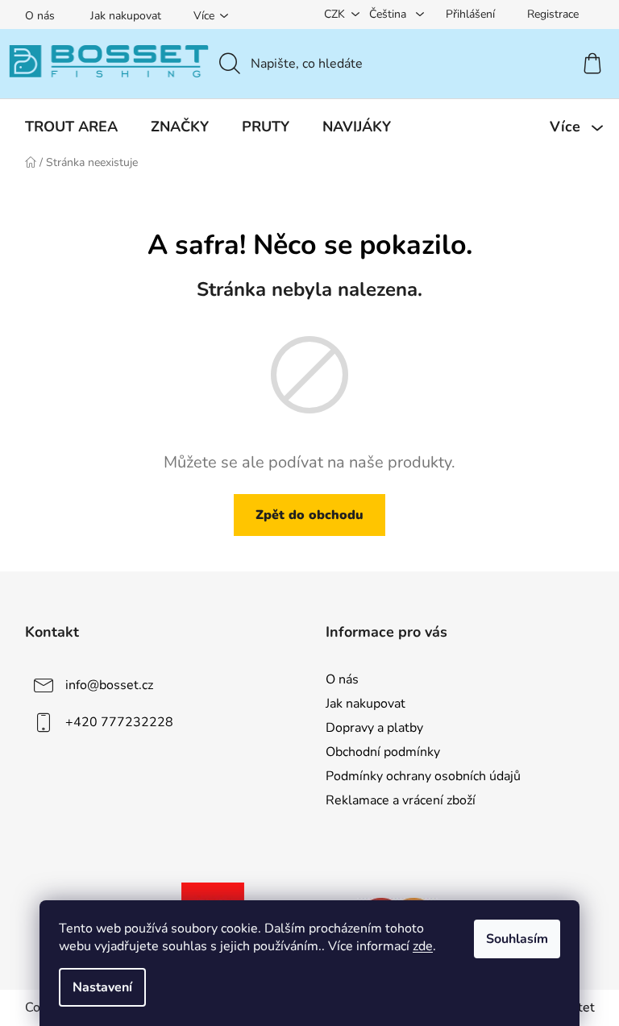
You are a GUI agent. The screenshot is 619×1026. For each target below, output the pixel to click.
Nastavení (102, 987)
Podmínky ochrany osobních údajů (423, 776)
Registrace (553, 14)
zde (423, 946)
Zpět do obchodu (309, 515)
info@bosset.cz (109, 684)
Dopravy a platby (374, 728)
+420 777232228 (119, 721)
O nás (40, 15)
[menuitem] (71, 126)
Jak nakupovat (125, 15)
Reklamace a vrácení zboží (401, 800)
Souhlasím (517, 939)
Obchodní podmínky (383, 752)
